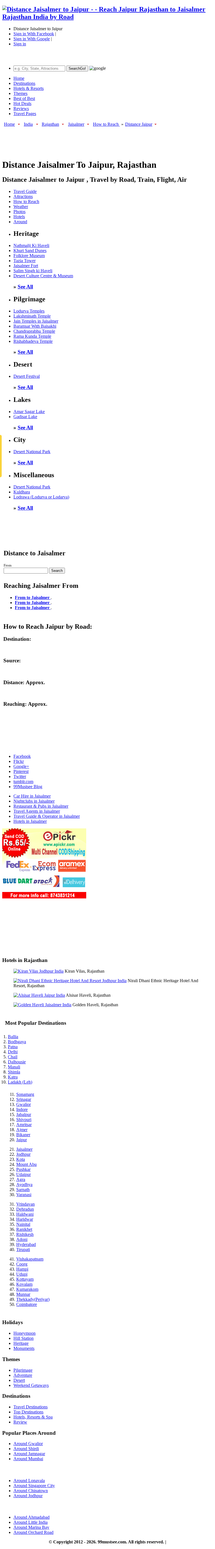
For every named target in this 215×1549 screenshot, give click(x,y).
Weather (20, 206)
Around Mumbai (28, 1458)
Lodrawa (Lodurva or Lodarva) (41, 497)
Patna (13, 1046)
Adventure (22, 1375)
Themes (20, 93)
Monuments (23, 1348)
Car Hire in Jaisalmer (32, 796)
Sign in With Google (31, 38)
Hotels (19, 216)
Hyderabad (26, 1244)
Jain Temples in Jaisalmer (35, 321)
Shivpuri (23, 1119)
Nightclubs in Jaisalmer (34, 801)
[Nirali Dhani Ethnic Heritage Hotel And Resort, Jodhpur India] (70, 980)
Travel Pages (24, 113)
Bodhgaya (17, 1041)
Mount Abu (26, 1164)
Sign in (19, 43)
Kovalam (24, 1284)
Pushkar (23, 1169)
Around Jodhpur (28, 1495)
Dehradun (25, 1209)
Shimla (14, 1072)
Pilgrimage (22, 1370)
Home (18, 78)
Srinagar (23, 1099)
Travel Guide (25, 191)
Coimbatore (26, 1304)
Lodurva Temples (29, 311)
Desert (19, 1380)
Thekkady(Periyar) (33, 1299)
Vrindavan (25, 1204)
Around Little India (30, 1522)
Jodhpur (23, 1154)
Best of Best (24, 98)
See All (25, 287)
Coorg (21, 1264)
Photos (19, 211)
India (28, 124)
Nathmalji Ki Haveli (31, 245)
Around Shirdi (26, 1448)
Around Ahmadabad (31, 1517)
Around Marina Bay (31, 1527)
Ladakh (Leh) (20, 1082)
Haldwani (25, 1214)
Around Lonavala (29, 1480)
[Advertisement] (104, 140)
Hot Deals (22, 103)
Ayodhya (24, 1184)
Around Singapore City (34, 1485)
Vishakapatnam (29, 1259)
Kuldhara (21, 492)
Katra (13, 1077)
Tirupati (23, 1249)
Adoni (21, 1239)
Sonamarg (25, 1094)
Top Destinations (28, 1412)
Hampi (22, 1269)
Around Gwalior (28, 1443)
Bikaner (23, 1134)
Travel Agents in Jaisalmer (36, 811)
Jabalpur (23, 1114)
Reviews (21, 108)
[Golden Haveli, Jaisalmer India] (42, 1004)
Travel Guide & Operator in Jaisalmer (46, 816)
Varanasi (23, 1194)
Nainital (23, 1224)
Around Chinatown (30, 1490)
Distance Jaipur (138, 124)
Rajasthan (50, 124)
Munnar (23, 1294)
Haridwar (24, 1219)
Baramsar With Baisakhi (34, 326)
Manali (14, 1066)
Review (20, 1422)
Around (20, 221)
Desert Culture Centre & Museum (43, 275)
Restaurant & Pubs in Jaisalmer (40, 806)
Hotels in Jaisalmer (30, 821)
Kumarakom (27, 1289)
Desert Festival (26, 376)
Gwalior (23, 1104)
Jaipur (21, 1139)
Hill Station (23, 1338)
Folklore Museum (29, 255)
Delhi (13, 1051)
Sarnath (23, 1189)
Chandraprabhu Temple (34, 331)
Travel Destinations (30, 1406)
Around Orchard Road (33, 1532)
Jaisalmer (76, 124)
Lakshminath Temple (32, 316)
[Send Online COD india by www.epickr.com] (44, 897)
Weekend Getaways (31, 1385)
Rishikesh (25, 1234)
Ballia (13, 1036)
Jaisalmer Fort (25, 265)
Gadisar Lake (25, 416)
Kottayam (25, 1279)
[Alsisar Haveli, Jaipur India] (39, 995)
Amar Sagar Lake (29, 411)
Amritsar (24, 1124)
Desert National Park (31, 451)
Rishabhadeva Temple (33, 341)
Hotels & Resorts (28, 88)
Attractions (23, 196)
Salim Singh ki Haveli (32, 270)
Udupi (21, 1274)
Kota (20, 1159)
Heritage (21, 1343)
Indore (22, 1109)
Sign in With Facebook (33, 33)
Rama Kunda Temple (32, 336)
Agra (20, 1179)
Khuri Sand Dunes (29, 250)
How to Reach (106, 124)
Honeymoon (24, 1333)
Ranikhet (24, 1229)
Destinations (24, 83)
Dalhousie (17, 1061)
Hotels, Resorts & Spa (33, 1417)
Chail (12, 1056)
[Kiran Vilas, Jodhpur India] (38, 971)
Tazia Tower (24, 260)
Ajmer (21, 1129)
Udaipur (23, 1174)
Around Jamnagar (29, 1453)
